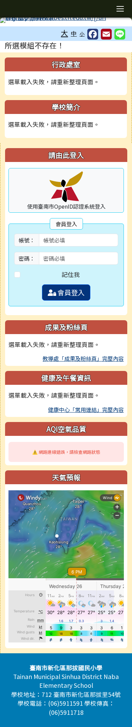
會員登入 (70, 292)
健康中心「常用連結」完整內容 (86, 409)
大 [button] (64, 33)
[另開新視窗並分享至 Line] (119, 34)
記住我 (71, 274)
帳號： (27, 240)
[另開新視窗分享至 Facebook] (92, 34)
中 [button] (74, 33)
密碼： (27, 258)
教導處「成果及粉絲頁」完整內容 (83, 358)
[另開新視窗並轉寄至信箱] (106, 34)
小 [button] (82, 33)
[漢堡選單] (120, 8)
